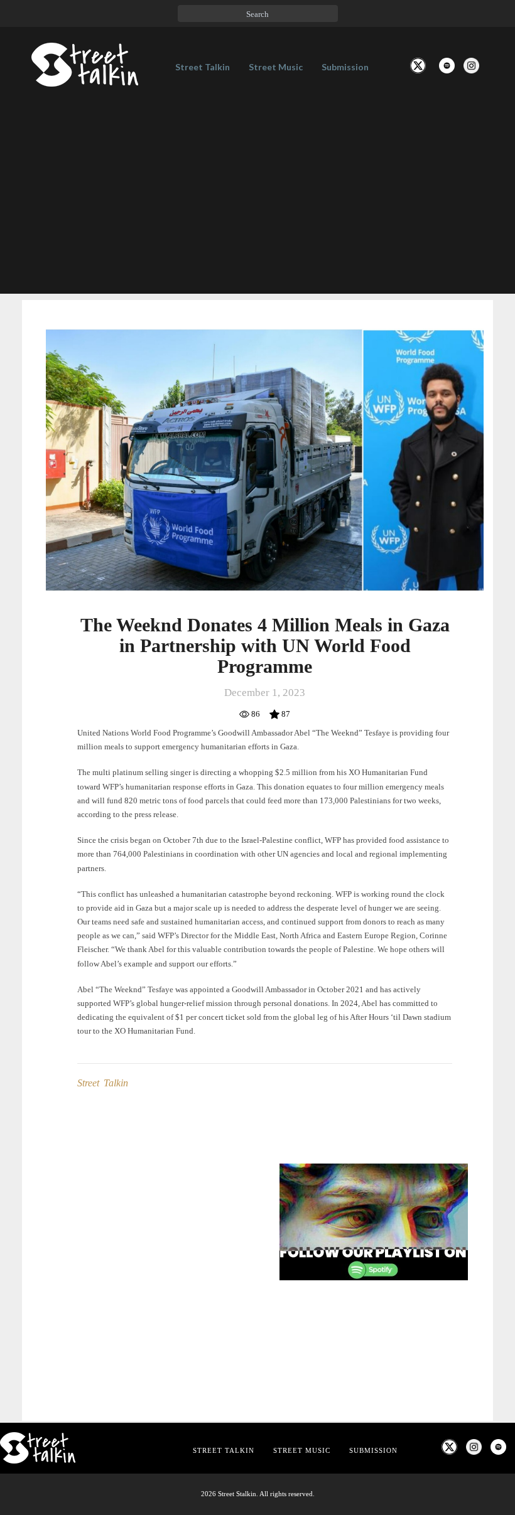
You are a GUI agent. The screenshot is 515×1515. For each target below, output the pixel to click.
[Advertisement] (257, 206)
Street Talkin (202, 67)
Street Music (276, 67)
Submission (345, 67)
